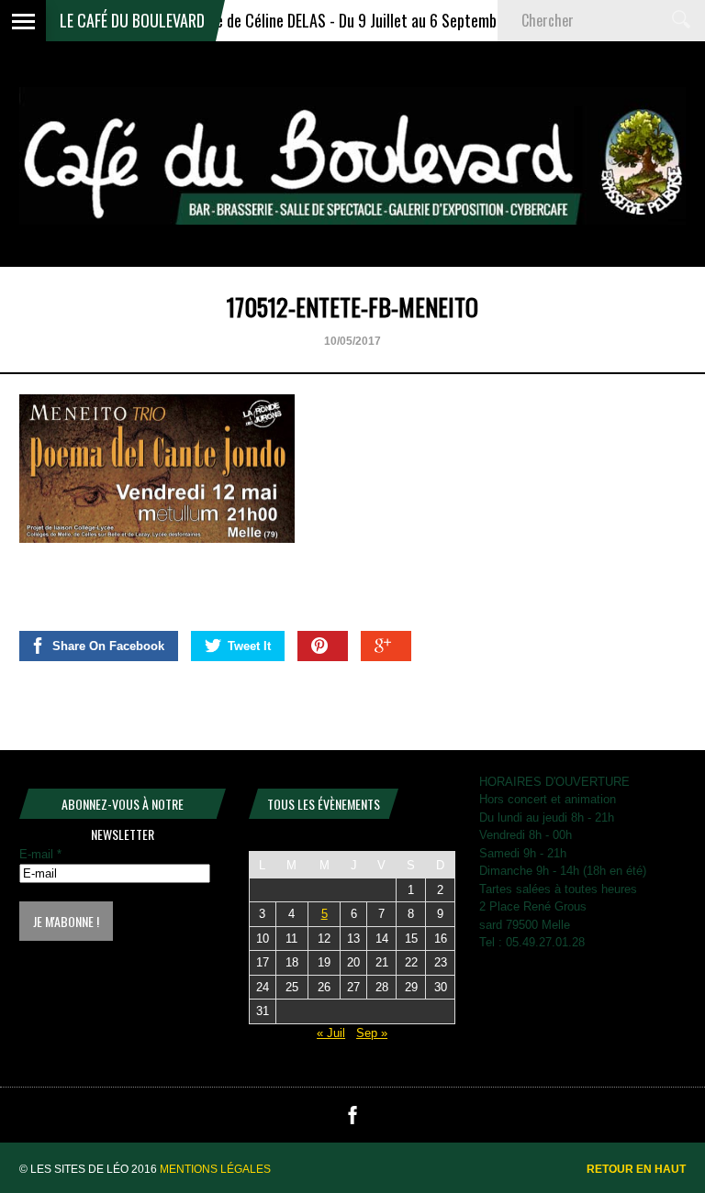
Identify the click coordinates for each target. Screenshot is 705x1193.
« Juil (331, 1033)
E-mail (40, 854)
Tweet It (249, 646)
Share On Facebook (108, 646)
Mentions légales (215, 1169)
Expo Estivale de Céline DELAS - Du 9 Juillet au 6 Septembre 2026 (329, 20)
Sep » (371, 1033)
